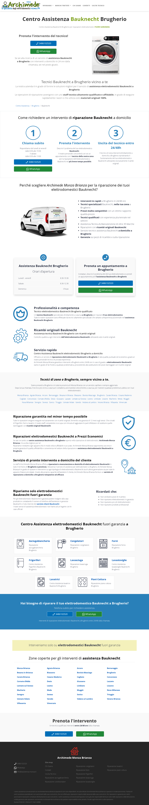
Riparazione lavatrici (115, 766)
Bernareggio (53, 395)
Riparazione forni (82, 770)
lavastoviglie (119, 560)
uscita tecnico (98, 5)
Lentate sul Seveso (79, 399)
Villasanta (114, 402)
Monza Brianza (23, 395)
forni (115, 541)
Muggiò (126, 399)
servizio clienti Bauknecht (48, 504)
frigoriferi (34, 560)
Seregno (38, 402)
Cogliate (23, 399)
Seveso (45, 402)
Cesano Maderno (125, 395)
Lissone (105, 399)
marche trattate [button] (62, 5)
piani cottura (98, 579)
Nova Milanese (27, 402)
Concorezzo (31, 399)
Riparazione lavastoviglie (85, 781)
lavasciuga (76, 560)
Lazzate (68, 399)
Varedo (78, 402)
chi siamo (77, 5)
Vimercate (123, 402)
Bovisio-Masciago (89, 395)
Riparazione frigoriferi (84, 774)
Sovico (51, 402)
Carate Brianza (111, 395)
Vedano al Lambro (89, 402)
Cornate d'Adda (44, 399)
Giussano (60, 399)
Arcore (45, 395)
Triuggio (59, 402)
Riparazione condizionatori (55, 781)
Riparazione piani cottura (117, 770)
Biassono (77, 395)
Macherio (112, 399)
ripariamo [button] (47, 5)
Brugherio (35, 106)
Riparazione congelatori (85, 766)
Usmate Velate (68, 402)
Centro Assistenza (22, 106)
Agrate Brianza (35, 395)
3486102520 (45, 43)
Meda (120, 399)
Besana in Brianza (66, 395)
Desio (53, 399)
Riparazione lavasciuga (84, 778)
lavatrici (55, 579)
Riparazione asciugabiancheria (57, 778)
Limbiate (97, 399)
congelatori (77, 541)
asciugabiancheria (39, 541)
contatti (86, 5)
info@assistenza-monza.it (26, 772)
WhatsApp (44, 51)
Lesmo (90, 399)
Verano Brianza (103, 402)
